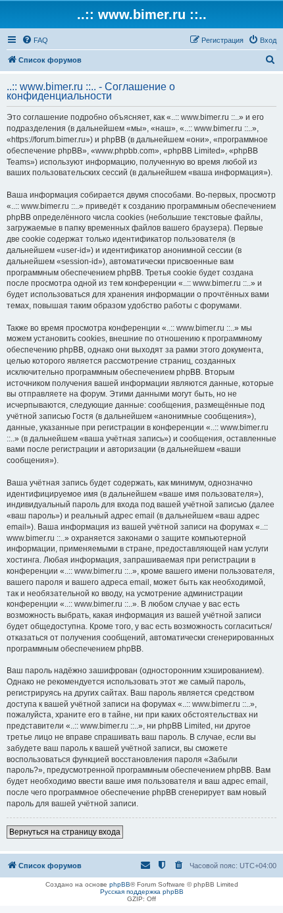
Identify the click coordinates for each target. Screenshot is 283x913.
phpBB (119, 884)
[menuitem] (35, 40)
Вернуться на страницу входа (64, 832)
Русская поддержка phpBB (142, 891)
